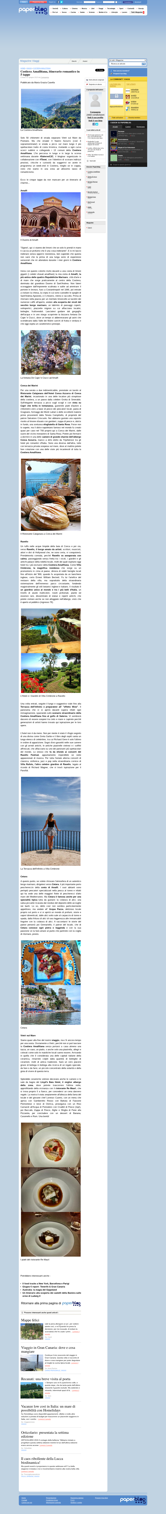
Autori (85, 61)
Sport (121, 8)
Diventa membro (134, 118)
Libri (92, 8)
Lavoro (124, 12)
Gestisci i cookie (76, 1503)
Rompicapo (141, 127)
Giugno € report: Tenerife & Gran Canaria (43, 1286)
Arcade (115, 127)
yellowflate (135, 89)
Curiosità (130, 8)
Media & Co (103, 12)
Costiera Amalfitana (94, 172)
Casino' (128, 127)
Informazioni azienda (53, 1503)
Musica (84, 8)
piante (89, 207)
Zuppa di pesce (92, 177)
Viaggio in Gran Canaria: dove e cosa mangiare (48, 1349)
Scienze (92, 12)
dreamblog (135, 107)
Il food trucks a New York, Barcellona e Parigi (45, 1283)
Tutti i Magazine (137, 12)
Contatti (24, 1500)
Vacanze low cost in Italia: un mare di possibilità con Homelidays (48, 1408)
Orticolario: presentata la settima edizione (45, 1434)
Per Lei (55, 12)
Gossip (141, 8)
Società (55, 8)
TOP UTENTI (131, 84)
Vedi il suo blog (95, 120)
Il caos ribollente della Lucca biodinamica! (42, 1460)
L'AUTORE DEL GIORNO (115, 85)
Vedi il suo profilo (95, 117)
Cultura (65, 8)
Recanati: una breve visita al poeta (45, 1378)
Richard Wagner (93, 182)
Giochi (74, 61)
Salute (82, 12)
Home (24, 2)
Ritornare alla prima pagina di (41, 1303)
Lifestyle (114, 12)
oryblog (133, 101)
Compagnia (45, 77)
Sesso (64, 12)
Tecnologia (111, 8)
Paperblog (33, 10)
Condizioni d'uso (52, 1500)
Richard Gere (92, 197)
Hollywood (91, 202)
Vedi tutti (93, 161)
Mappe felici (30, 1319)
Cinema (75, 8)
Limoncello (91, 212)
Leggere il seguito (44, 1419)
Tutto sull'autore (117, 118)
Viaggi (90, 227)
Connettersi (128, 2)
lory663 (133, 95)
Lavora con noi (27, 1503)
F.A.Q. (73, 1500)
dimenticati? (138, 2)
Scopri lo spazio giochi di (122, 165)
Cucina (73, 12)
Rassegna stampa (77, 1498)
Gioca (133, 135)
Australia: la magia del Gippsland (39, 1290)
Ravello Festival (93, 192)
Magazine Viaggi (29, 60)
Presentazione (51, 1498)
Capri (89, 187)
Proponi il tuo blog (119, 74)
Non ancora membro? (121, 71)
